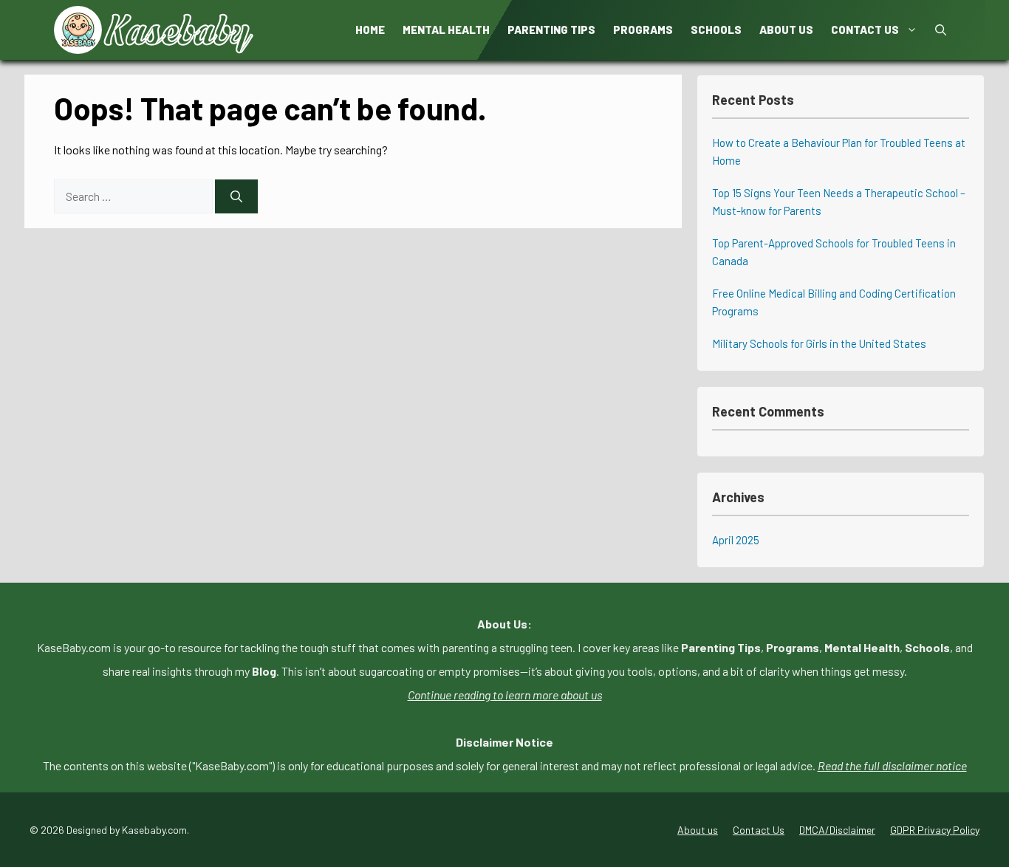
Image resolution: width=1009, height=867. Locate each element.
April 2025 (735, 539)
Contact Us (865, 29)
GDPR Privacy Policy (934, 829)
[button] (940, 30)
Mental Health (446, 29)
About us (786, 29)
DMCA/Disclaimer (837, 829)
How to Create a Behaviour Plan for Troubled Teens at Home (838, 151)
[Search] (236, 196)
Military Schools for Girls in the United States (819, 343)
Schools (716, 29)
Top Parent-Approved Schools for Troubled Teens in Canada (834, 251)
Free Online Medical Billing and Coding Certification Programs (834, 302)
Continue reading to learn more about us (505, 695)
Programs (643, 29)
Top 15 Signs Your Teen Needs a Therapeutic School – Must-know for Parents (838, 201)
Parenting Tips (551, 29)
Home (370, 29)
